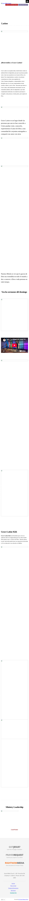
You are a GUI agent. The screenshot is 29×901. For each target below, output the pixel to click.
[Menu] (27, 1)
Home (13, 883)
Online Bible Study (23, 4)
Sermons (13, 890)
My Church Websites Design (23, 899)
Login (4, 899)
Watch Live (12, 4)
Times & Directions (13, 888)
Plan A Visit (13, 886)
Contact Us (13, 893)
